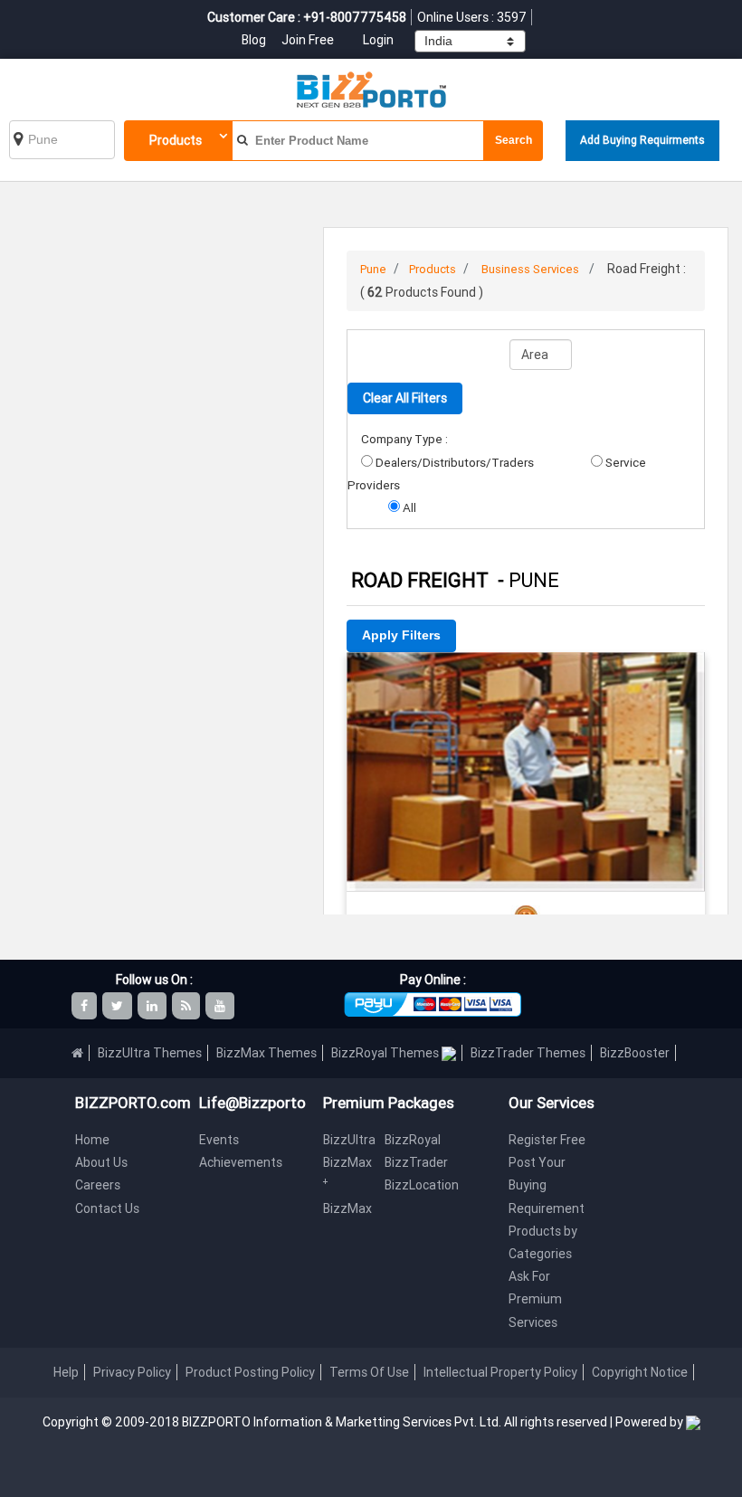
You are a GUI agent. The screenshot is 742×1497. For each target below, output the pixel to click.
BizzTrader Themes (528, 1053)
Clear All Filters (405, 398)
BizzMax (347, 1208)
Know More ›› (526, 778)
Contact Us (107, 1208)
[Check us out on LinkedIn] (153, 1006)
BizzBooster (635, 1053)
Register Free (547, 1140)
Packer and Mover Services (525, 677)
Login (378, 40)
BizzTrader (416, 1162)
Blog (255, 40)
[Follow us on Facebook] (85, 1006)
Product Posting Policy (250, 1372)
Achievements (240, 1162)
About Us (101, 1162)
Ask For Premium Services (535, 1299)
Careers (97, 1185)
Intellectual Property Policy (500, 1372)
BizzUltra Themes (150, 1053)
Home (92, 1140)
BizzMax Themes (266, 1053)
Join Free (307, 40)
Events (219, 1140)
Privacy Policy (132, 1372)
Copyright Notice (640, 1372)
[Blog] (187, 1006)
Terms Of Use (369, 1372)
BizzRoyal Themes (386, 1053)
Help (66, 1372)
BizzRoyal (413, 1140)
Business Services (530, 269)
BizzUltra (349, 1140)
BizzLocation (422, 1185)
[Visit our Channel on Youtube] (221, 1006)
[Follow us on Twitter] (118, 1006)
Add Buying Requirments (642, 140)
